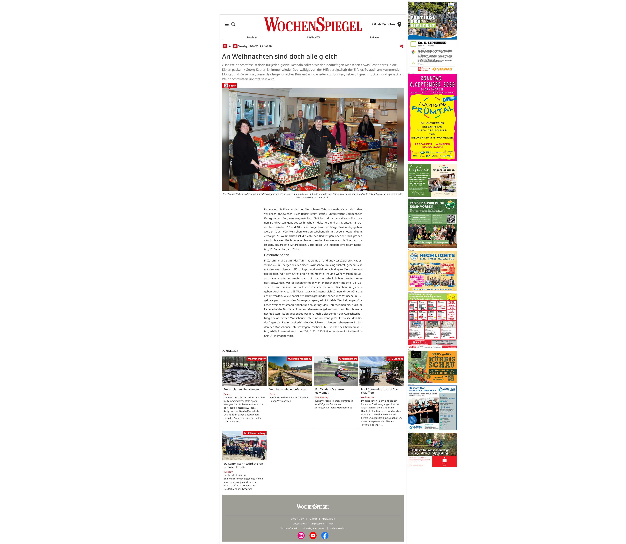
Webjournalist (337, 528)
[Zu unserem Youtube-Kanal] (313, 535)
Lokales (374, 37)
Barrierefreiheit (289, 528)
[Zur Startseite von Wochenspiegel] (313, 24)
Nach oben (231, 350)
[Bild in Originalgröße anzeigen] (313, 139)
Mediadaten (328, 518)
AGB (331, 523)
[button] (227, 24)
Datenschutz (300, 523)
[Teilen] (401, 46)
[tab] (229, 85)
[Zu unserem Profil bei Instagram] (301, 535)
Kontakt (313, 518)
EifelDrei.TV (313, 37)
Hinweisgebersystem (313, 528)
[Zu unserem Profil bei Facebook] (324, 535)
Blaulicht (252, 37)
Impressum (317, 523)
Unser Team (297, 518)
